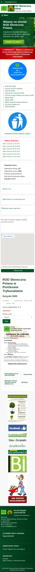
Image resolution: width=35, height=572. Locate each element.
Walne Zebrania (11, 141)
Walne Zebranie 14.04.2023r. (12, 156)
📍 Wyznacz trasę (17, 270)
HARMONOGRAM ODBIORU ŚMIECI (17, 134)
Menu (5, 15)
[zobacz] (17, 435)
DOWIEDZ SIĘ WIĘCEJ (13, 42)
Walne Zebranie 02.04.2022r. (12, 154)
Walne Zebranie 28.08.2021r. (12, 151)
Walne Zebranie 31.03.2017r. (12, 143)
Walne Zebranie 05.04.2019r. (12, 149)
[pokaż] (17, 79)
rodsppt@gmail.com (10, 2)
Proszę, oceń (7, 314)
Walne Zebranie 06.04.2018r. (12, 146)
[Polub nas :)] (17, 430)
